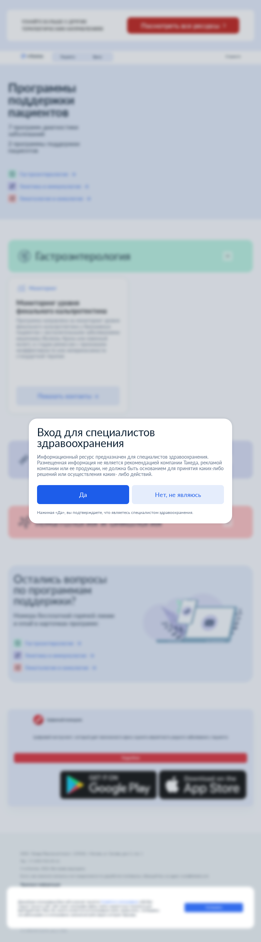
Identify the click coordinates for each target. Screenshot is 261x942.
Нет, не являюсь (178, 494)
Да (83, 494)
